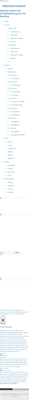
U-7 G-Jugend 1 (15, 131)
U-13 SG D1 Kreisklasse (17, 102)
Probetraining (12, 72)
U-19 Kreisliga (15, 78)
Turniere (10, 189)
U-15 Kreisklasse (15, 92)
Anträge (10, 155)
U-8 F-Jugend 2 (15, 125)
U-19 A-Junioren (12, 75)
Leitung (10, 145)
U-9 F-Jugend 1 (15, 121)
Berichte (13, 42)
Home (6, 21)
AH (8, 61)
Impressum (11, 158)
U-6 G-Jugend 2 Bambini (18, 135)
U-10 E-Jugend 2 (15, 115)
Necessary (5, 355)
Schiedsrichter (12, 148)
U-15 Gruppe (14, 95)
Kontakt (10, 142)
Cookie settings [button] (19, 314)
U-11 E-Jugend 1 (15, 111)
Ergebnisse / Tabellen (17, 38)
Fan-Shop (10, 169)
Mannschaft (14, 35)
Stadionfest (11, 185)
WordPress (23, 394)
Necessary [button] (3, 353)
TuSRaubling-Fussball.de (13, 5)
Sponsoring (11, 172)
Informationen (15, 32)
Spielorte (10, 152)
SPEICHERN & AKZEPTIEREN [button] (8, 383)
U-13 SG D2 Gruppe (16, 105)
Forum (10, 175)
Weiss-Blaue (11, 165)
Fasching (10, 182)
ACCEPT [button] (2, 316)
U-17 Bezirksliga (15, 85)
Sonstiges (10, 192)
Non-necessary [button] (4, 368)
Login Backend (14, 396)
